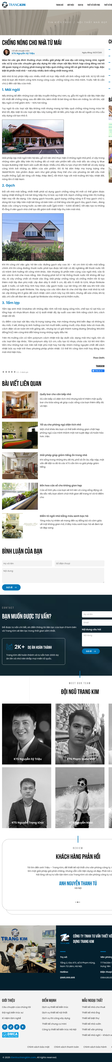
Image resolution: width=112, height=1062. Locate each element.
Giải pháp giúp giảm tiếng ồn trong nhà (63, 455)
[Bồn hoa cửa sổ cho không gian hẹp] (20, 496)
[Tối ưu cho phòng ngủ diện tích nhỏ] (20, 435)
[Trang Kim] (14, 5)
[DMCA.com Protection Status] (10, 1036)
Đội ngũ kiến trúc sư (12, 1012)
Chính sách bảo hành (95, 1047)
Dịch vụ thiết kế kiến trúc (55, 1007)
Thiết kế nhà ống (91, 1012)
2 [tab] (77, 902)
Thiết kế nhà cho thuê (93, 1007)
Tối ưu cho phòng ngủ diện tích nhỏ (60, 424)
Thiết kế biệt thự (90, 1018)
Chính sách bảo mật (38, 1047)
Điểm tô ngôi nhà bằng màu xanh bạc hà (64, 516)
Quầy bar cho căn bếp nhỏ (55, 394)
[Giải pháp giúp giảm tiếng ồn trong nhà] (20, 465)
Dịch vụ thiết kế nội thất (54, 1012)
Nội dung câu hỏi (91, 629)
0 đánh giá (22, 372)
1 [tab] (75, 902)
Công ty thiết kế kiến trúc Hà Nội (59, 1029)
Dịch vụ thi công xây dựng (56, 1018)
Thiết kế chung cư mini (54, 1023)
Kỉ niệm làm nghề (11, 1018)
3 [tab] (79, 902)
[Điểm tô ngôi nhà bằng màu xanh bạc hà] (20, 526)
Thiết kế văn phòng (92, 1029)
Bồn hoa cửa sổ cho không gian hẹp (61, 485)
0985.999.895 (67, 977)
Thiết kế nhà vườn (91, 1023)
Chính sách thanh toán (66, 1047)
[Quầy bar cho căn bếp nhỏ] (20, 404)
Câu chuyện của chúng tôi (16, 1007)
